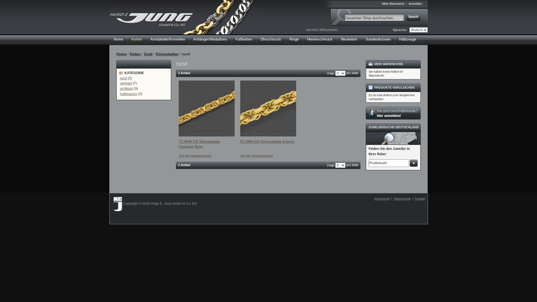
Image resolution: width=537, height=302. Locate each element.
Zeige (331, 73)
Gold (148, 54)
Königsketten (167, 54)
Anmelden (415, 3)
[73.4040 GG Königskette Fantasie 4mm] (207, 108)
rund (123, 78)
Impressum (382, 198)
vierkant (126, 83)
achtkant (126, 89)
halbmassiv (128, 94)
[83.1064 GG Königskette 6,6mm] (268, 108)
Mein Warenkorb (393, 3)
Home (118, 39)
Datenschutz (402, 198)
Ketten (135, 54)
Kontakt (420, 198)
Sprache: (400, 30)
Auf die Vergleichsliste (195, 155)
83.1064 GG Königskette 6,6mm (267, 142)
